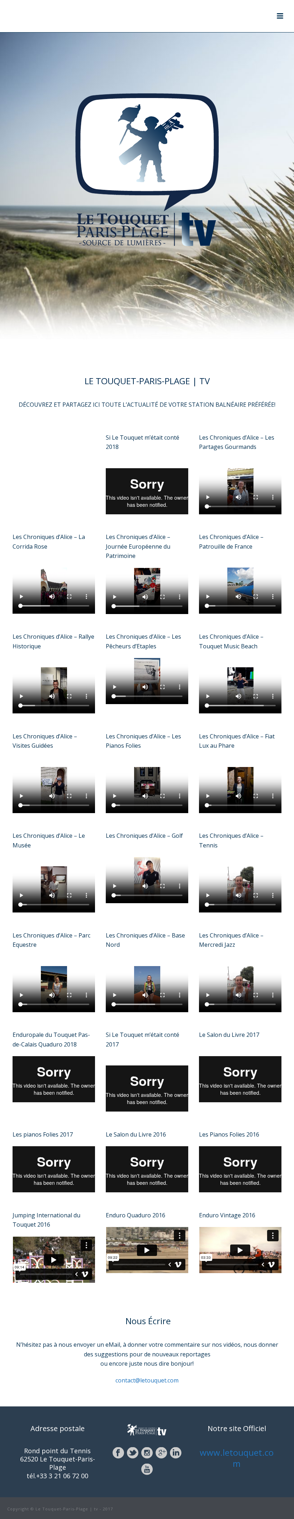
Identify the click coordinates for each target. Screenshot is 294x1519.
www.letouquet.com (237, 1457)
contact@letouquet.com (147, 1380)
